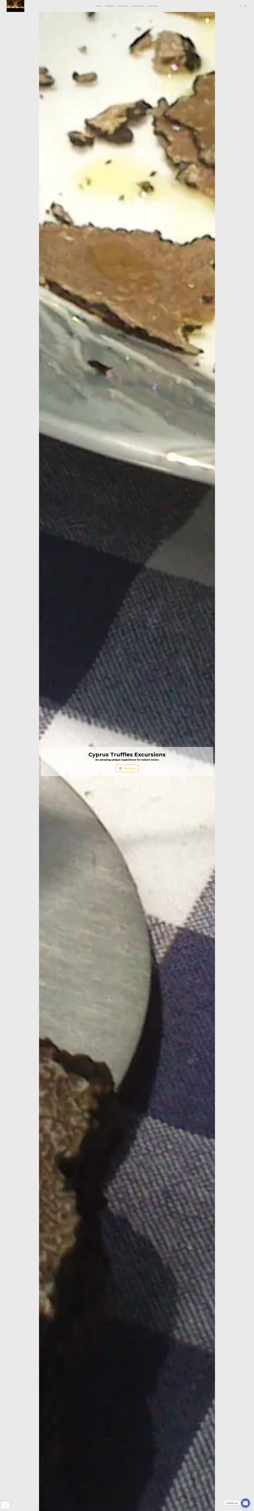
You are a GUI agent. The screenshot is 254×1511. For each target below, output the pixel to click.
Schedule (109, 6)
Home (99, 6)
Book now (153, 6)
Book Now (129, 768)
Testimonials (137, 6)
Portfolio (123, 6)
